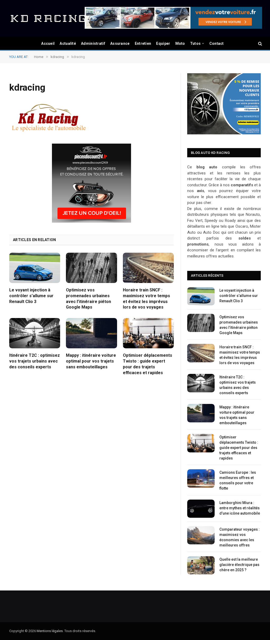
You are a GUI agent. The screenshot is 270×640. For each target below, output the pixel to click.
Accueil (48, 43)
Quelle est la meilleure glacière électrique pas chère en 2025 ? (239, 564)
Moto (180, 43)
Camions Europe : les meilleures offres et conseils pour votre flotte (237, 480)
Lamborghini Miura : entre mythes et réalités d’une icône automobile (239, 508)
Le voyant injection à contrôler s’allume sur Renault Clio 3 (31, 295)
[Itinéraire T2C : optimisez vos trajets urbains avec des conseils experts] (34, 333)
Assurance (120, 43)
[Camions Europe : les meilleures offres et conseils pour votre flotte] (201, 478)
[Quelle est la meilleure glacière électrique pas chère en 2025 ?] (201, 565)
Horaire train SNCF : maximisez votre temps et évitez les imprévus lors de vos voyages (146, 298)
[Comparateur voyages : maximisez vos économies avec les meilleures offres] (201, 535)
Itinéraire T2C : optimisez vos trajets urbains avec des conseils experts (34, 361)
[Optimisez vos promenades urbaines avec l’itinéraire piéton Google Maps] (91, 268)
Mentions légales (50, 631)
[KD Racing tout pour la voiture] (47, 18)
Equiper (163, 43)
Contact (216, 43)
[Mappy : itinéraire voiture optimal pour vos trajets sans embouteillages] (91, 333)
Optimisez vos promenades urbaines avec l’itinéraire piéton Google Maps (88, 298)
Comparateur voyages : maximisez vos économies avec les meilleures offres (239, 537)
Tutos (195, 43)
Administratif (93, 43)
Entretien (143, 43)
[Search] (259, 44)
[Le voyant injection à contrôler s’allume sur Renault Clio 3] (34, 268)
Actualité (68, 43)
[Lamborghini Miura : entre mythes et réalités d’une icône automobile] (201, 509)
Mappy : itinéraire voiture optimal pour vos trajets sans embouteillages (91, 361)
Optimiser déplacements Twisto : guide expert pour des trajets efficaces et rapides (147, 364)
